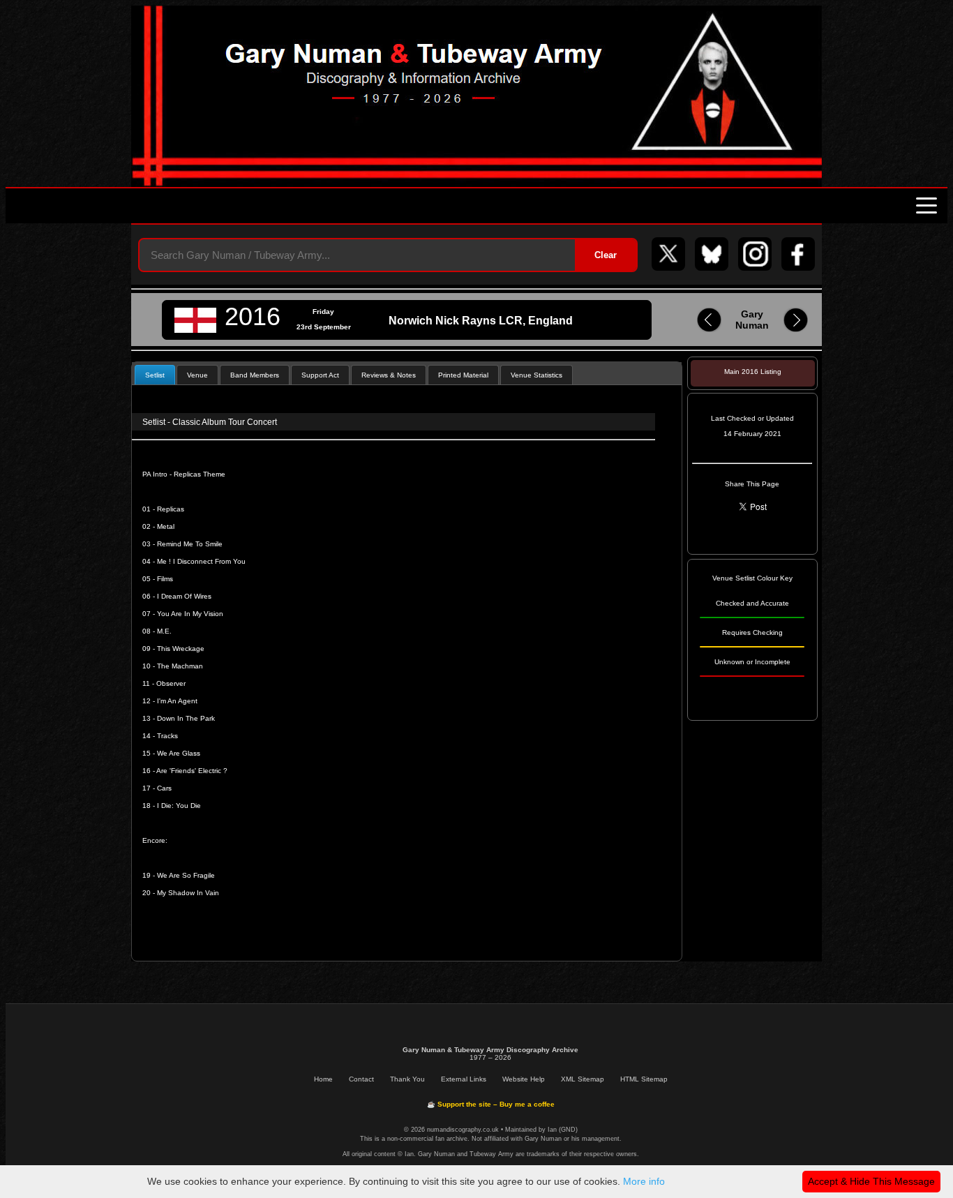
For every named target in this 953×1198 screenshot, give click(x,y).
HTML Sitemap (644, 1079)
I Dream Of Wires (184, 596)
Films (165, 579)
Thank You (407, 1079)
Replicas (170, 509)
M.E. (164, 631)
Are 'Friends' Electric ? (191, 770)
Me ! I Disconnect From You (201, 561)
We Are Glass (178, 753)
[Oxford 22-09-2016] (709, 330)
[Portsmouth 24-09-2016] (795, 330)
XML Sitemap (582, 1079)
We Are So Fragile (186, 875)
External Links (463, 1079)
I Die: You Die (179, 805)
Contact (361, 1079)
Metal (165, 526)
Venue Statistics (536, 375)
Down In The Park (186, 718)
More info (644, 1181)
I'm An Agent (177, 701)
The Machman (180, 666)
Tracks (167, 736)
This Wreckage (180, 648)
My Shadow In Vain (188, 893)
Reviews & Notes (388, 375)
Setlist (155, 375)
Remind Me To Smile (190, 544)
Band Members (254, 375)
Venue (197, 375)
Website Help (523, 1079)
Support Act (320, 375)
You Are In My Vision (190, 613)
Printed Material (463, 375)
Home (323, 1079)
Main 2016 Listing (752, 371)
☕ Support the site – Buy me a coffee (491, 1104)
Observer (170, 683)
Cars (164, 788)
